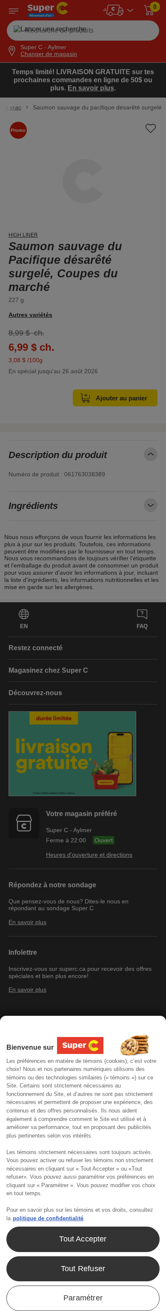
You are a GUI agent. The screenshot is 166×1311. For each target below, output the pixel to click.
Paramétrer (83, 1298)
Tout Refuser (83, 1268)
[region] (83, 1163)
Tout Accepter (82, 1239)
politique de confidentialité (48, 1218)
